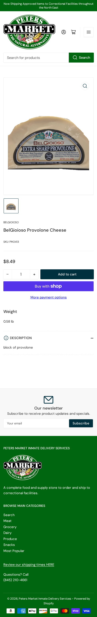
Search (84, 57)
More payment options (48, 297)
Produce (10, 539)
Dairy (7, 533)
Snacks (9, 544)
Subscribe (81, 423)
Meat (7, 521)
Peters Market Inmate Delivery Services (45, 599)
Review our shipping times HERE (28, 564)
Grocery (9, 527)
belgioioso (11, 222)
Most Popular (13, 551)
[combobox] (48, 58)
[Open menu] (89, 32)
